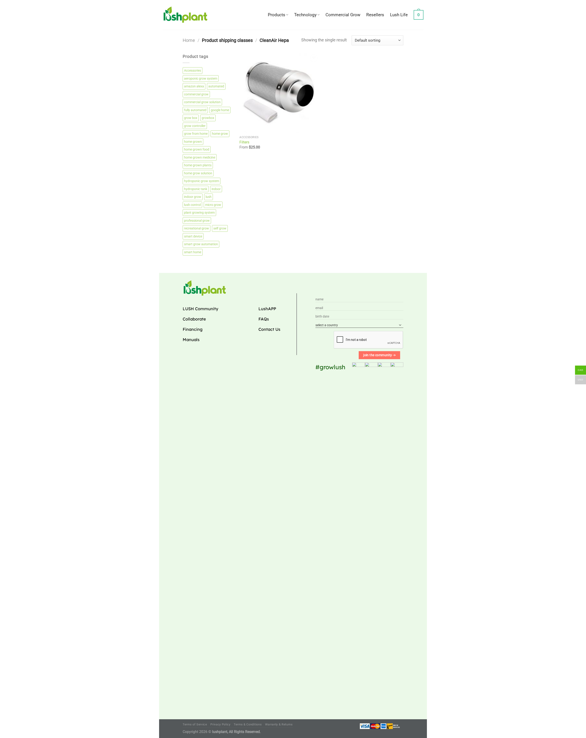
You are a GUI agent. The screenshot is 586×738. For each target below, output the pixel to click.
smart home (192, 252)
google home (220, 110)
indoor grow (192, 197)
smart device (193, 236)
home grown (193, 141)
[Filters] (279, 93)
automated (216, 86)
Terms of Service (195, 724)
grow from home (196, 133)
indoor (216, 189)
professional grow (197, 220)
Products (276, 14)
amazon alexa (194, 86)
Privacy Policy (220, 724)
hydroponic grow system (201, 181)
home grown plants (198, 165)
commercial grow (196, 94)
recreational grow (196, 228)
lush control (192, 205)
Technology (305, 14)
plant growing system (199, 212)
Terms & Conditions (248, 724)
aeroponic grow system (200, 78)
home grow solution (198, 173)
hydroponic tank (195, 189)
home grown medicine (199, 157)
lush (209, 197)
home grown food (196, 149)
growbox (208, 118)
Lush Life (399, 14)
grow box (190, 118)
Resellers (375, 14)
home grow (220, 133)
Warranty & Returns (279, 724)
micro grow (213, 205)
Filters (244, 142)
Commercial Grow (343, 14)
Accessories (192, 70)
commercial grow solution (202, 102)
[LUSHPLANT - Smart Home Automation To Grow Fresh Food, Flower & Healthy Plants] (185, 15)
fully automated (195, 110)
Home (189, 40)
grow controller (195, 126)
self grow (219, 228)
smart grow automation (201, 244)
